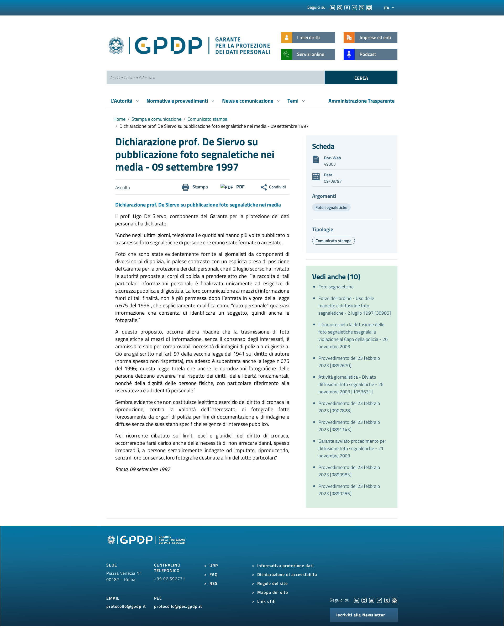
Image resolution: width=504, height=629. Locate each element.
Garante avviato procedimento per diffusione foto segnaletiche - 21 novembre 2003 (352, 448)
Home (119, 119)
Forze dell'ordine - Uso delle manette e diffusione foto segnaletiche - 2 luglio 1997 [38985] (354, 305)
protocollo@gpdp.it (126, 606)
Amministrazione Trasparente (361, 101)
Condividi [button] (277, 187)
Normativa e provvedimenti (177, 101)
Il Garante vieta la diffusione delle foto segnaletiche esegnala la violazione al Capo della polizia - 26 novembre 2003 (353, 335)
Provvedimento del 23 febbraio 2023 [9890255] (349, 490)
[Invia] (361, 77)
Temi (293, 101)
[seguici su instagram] (339, 7)
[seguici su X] (361, 7)
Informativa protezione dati (285, 565)
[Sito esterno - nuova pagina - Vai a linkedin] (356, 600)
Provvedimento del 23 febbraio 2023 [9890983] (349, 471)
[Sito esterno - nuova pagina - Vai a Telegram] (379, 600)
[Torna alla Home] (189, 44)
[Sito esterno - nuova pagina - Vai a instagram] (364, 600)
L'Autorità (122, 101)
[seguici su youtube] (347, 7)
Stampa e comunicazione (156, 119)
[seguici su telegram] (354, 7)
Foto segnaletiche (331, 207)
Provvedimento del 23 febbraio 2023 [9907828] (349, 407)
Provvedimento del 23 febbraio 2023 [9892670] (349, 362)
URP (213, 565)
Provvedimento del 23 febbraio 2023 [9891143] (349, 426)
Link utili (266, 601)
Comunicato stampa (207, 119)
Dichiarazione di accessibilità (287, 574)
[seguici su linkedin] (332, 7)
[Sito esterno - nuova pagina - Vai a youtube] (371, 600)
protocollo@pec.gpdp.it (178, 606)
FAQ (213, 574)
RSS (213, 583)
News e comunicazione (248, 101)
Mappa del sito (272, 592)
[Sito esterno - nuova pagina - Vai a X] (387, 600)
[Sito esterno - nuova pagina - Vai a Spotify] (394, 600)
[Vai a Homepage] (147, 546)
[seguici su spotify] (369, 7)
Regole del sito (272, 583)
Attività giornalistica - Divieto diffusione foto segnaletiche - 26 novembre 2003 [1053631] (351, 384)
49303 (330, 164)
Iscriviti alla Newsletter (360, 615)
